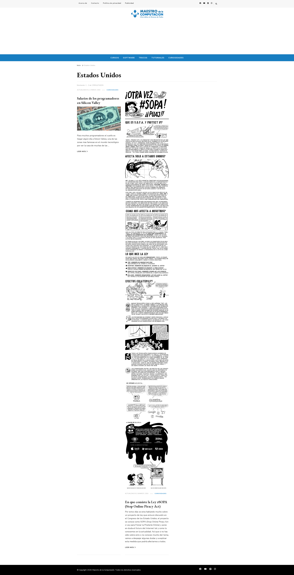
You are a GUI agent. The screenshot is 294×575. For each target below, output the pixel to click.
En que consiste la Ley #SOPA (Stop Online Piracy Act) (146, 504)
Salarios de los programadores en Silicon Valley (98, 100)
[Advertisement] (147, 37)
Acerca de (83, 3)
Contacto (95, 3)
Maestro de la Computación (103, 570)
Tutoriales (157, 57)
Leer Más (81, 151)
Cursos (114, 57)
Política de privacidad (112, 3)
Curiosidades (176, 57)
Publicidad (129, 3)
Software (129, 57)
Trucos (143, 57)
